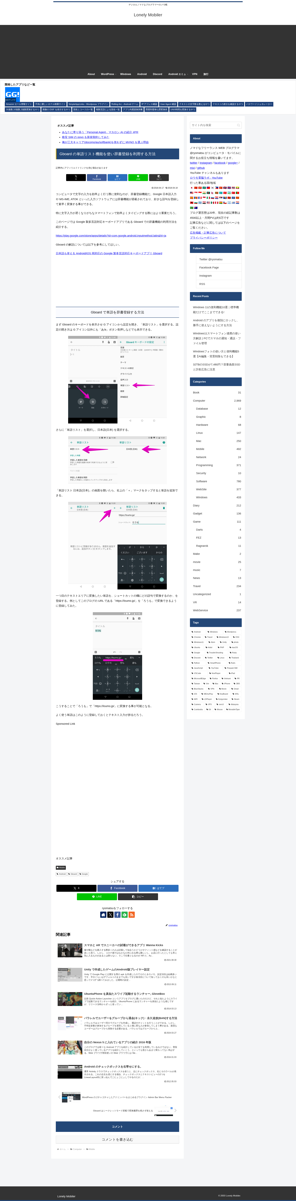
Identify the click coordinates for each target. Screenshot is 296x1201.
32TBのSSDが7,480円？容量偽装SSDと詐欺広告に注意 (216, 367)
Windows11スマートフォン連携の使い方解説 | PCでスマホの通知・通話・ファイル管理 (217, 338)
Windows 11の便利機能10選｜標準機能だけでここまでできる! (216, 310)
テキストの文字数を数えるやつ (194, 104)
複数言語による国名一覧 (108, 109)
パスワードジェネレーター (259, 104)
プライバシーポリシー (204, 237)
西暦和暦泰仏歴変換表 (156, 109)
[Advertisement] (148, 46)
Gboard (74, 874)
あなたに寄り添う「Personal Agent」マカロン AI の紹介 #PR (100, 132)
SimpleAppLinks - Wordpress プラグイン (88, 104)
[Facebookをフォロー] (117, 915)
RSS (202, 284)
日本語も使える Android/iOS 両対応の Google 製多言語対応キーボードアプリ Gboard (109, 253)
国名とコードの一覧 (83, 109)
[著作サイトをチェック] (103, 915)
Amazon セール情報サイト (19, 104)
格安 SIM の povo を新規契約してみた (85, 137)
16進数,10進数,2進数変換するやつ (22, 109)
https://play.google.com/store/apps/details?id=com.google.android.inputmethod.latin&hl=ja (111, 235)
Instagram (206, 162)
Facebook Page (209, 267)
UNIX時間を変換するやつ (183, 109)
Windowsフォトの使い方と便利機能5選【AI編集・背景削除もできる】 (216, 354)
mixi (192, 167)
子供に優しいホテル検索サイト (50, 104)
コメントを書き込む (117, 1139)
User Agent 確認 (168, 104)
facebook (220, 162)
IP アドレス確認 (149, 104)
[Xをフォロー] (110, 915)
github (201, 167)
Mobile (62, 867)
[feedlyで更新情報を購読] (124, 915)
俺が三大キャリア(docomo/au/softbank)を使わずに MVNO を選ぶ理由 (105, 142)
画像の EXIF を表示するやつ (56, 109)
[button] (159, 177)
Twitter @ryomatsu (210, 259)
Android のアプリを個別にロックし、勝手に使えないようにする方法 (216, 323)
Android (62, 874)
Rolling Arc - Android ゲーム (124, 104)
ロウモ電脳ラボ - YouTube (206, 177)
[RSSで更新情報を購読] (132, 915)
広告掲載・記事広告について (208, 232)
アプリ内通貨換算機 (132, 109)
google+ (233, 162)
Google (85, 874)
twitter (193, 162)
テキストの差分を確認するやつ (228, 104)
